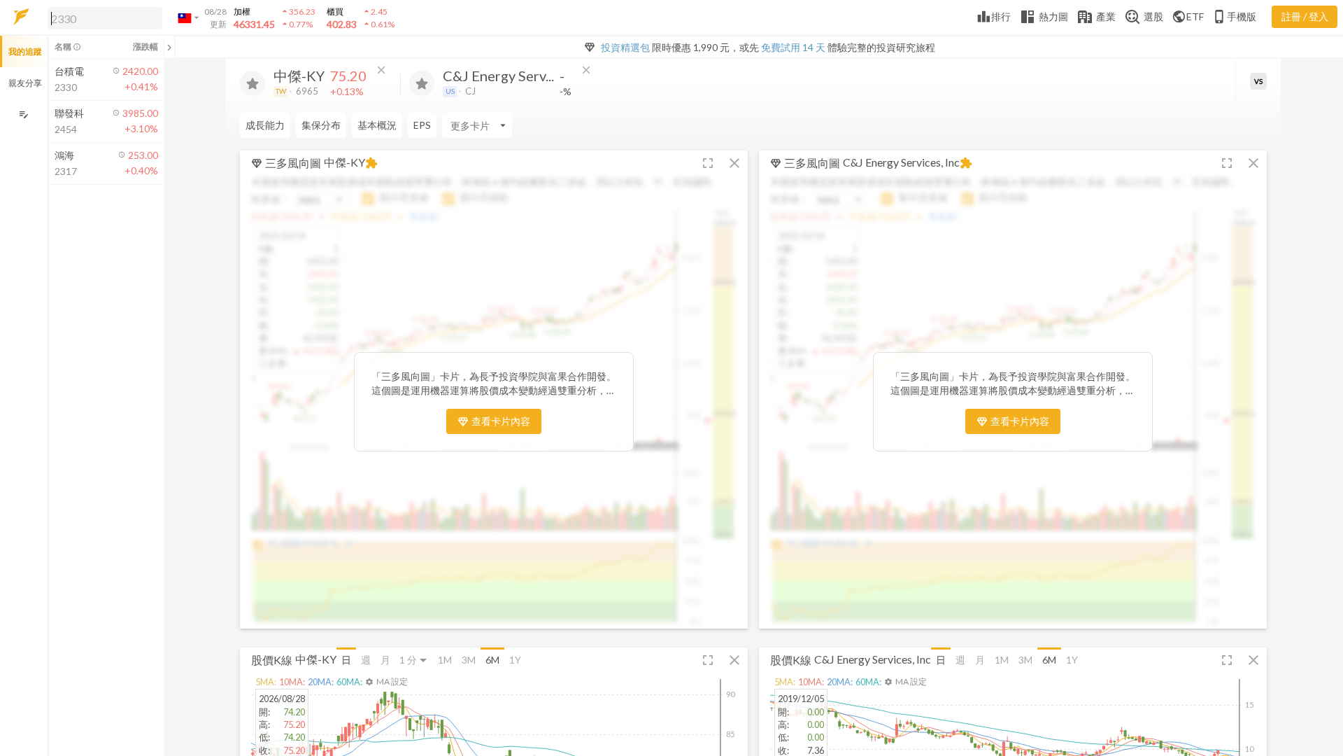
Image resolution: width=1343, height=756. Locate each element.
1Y (515, 660)
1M (445, 660)
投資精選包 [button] (625, 47)
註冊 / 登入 (1304, 16)
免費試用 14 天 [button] (793, 47)
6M (492, 660)
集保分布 (321, 125)
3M (469, 660)
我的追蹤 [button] (25, 51)
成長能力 (265, 125)
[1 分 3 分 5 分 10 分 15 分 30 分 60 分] (414, 660)
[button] (102, 17)
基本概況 (377, 125)
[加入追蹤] (252, 83)
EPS (422, 125)
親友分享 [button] (25, 83)
